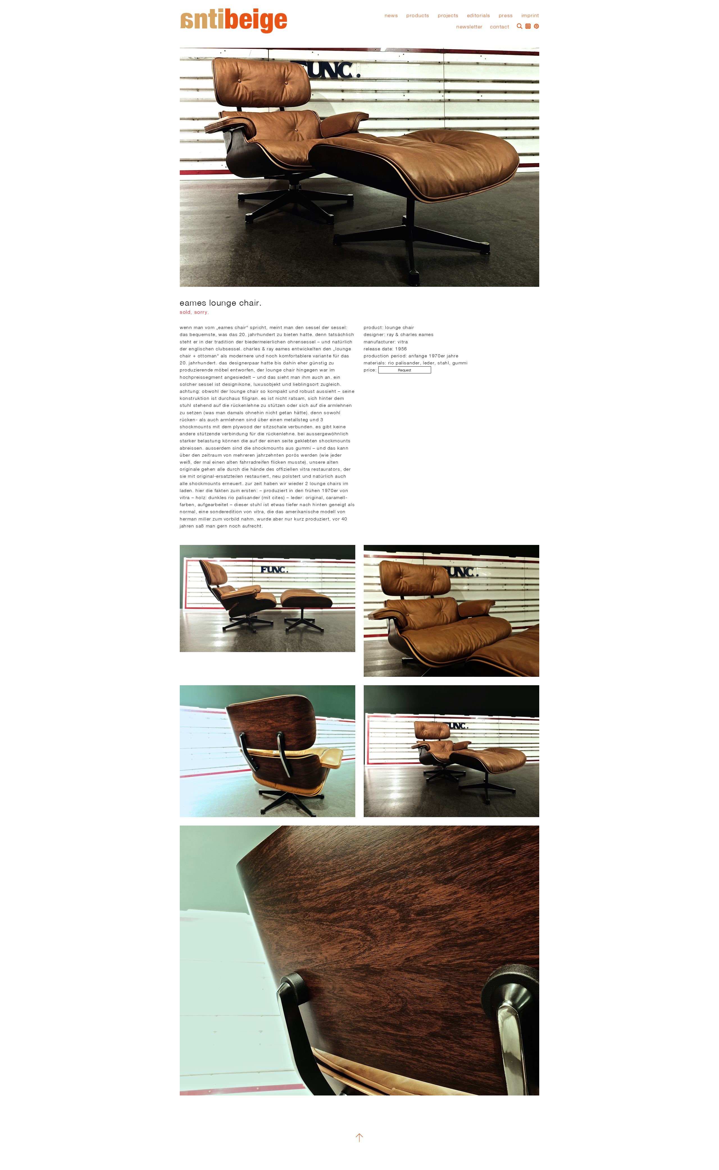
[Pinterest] (535, 25)
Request (404, 370)
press (506, 15)
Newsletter (469, 27)
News (391, 15)
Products (417, 15)
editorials (478, 15)
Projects (448, 15)
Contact (499, 27)
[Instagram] (526, 25)
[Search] (518, 25)
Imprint (530, 15)
